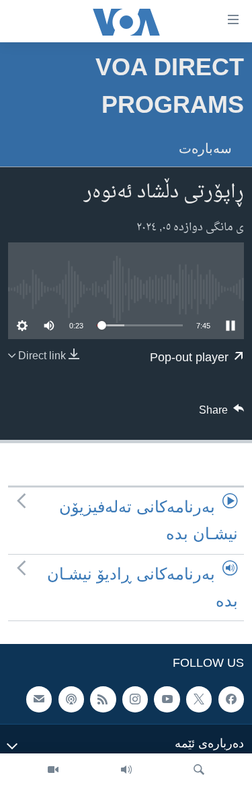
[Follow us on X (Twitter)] (199, 699)
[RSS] (103, 699)
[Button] (222, 414)
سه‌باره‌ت (205, 148)
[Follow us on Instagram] (135, 699)
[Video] (53, 770)
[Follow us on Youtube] (166, 699)
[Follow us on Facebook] (231, 699)
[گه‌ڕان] (199, 770)
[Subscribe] (39, 699)
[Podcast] (71, 699)
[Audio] (126, 770)
